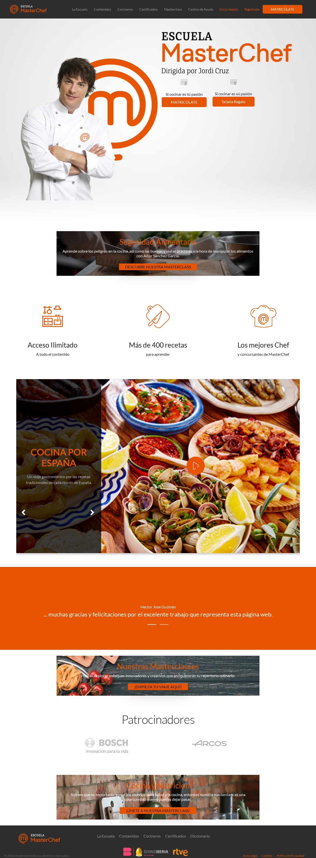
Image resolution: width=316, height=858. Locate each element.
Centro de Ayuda (200, 9)
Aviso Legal (250, 856)
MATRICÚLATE (282, 9)
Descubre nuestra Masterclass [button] (158, 266)
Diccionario (200, 836)
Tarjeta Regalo (233, 101)
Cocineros (125, 9)
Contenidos (102, 9)
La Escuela (79, 9)
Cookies (267, 856)
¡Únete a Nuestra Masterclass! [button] (158, 810)
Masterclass (173, 9)
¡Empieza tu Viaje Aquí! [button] (158, 686)
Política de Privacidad (290, 856)
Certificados (148, 9)
